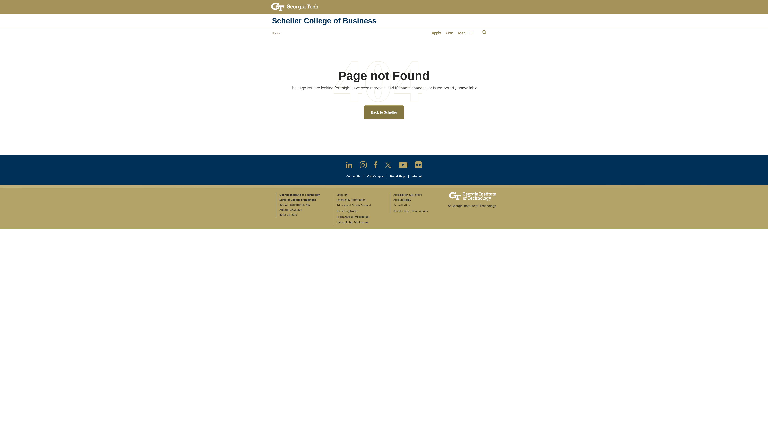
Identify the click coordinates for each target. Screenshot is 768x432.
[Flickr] (418, 165)
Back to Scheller (384, 112)
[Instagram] (363, 165)
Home (275, 33)
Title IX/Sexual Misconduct (352, 217)
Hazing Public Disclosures (352, 222)
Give (449, 32)
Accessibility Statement (407, 195)
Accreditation (401, 205)
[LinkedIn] (349, 165)
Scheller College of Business (324, 21)
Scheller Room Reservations (410, 211)
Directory (342, 195)
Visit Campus (375, 176)
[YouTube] (403, 166)
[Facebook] (375, 165)
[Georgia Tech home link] (295, 7)
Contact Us (353, 176)
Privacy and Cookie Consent (353, 205)
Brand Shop (397, 176)
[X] (388, 165)
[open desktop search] (484, 32)
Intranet (417, 176)
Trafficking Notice (347, 211)
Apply (436, 32)
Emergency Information (351, 200)
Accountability (402, 200)
